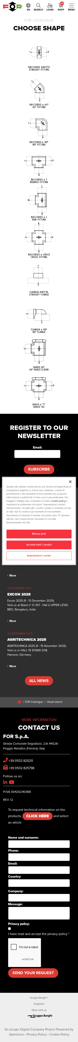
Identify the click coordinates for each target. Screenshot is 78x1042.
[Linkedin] (5, 782)
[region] (39, 521)
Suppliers (39, 1004)
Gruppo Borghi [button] (38, 997)
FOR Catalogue (34, 702)
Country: (14, 876)
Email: (37, 447)
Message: (15, 904)
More (12, 575)
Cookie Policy (59, 1034)
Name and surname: (23, 838)
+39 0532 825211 (21, 761)
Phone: (13, 851)
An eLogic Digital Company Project (30, 1029)
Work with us (39, 1010)
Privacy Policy (37, 1034)
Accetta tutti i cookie (39, 544)
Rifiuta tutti (39, 534)
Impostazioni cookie (39, 555)
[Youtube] (11, 782)
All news (39, 680)
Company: (15, 891)
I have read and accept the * (38, 934)
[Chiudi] (70, 481)
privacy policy (57, 934)
